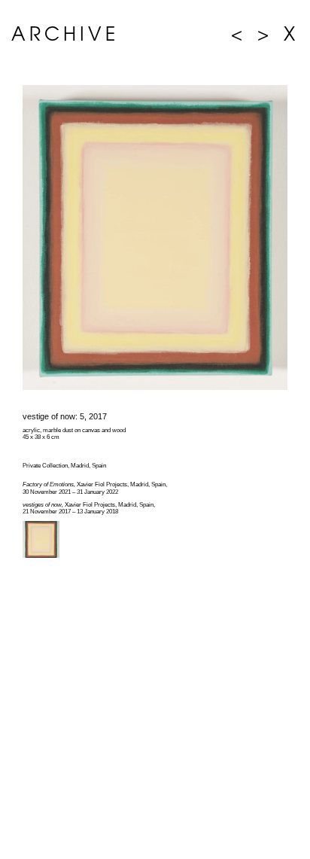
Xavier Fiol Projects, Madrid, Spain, (95, 484)
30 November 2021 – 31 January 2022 (70, 492)
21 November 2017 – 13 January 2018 (70, 511)
